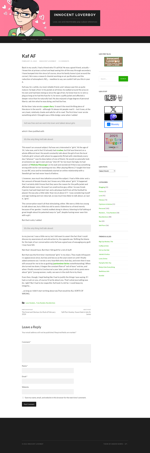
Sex (100, 221)
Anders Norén (117, 444)
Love (27, 303)
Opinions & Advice (105, 204)
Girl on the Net (104, 250)
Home (24, 39)
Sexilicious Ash (104, 271)
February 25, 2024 (29, 61)
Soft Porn (102, 225)
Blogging (102, 187)
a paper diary (48, 106)
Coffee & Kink (104, 246)
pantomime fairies (61, 263)
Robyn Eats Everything (107, 267)
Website (25, 387)
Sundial (101, 275)
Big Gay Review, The (106, 241)
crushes (60, 150)
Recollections (50, 303)
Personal (102, 208)
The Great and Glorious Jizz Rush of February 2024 (39, 312)
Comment (26, 342)
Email (24, 376)
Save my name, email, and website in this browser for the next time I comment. (55, 397)
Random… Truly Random (107, 213)
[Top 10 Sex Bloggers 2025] (113, 150)
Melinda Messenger (39, 165)
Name (25, 366)
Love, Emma (103, 258)
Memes (101, 200)
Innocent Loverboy (75, 15)
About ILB (34, 39)
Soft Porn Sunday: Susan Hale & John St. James (76, 312)
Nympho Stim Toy (105, 263)
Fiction (101, 191)
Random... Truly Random (37, 303)
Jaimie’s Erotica (104, 254)
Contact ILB (47, 39)
